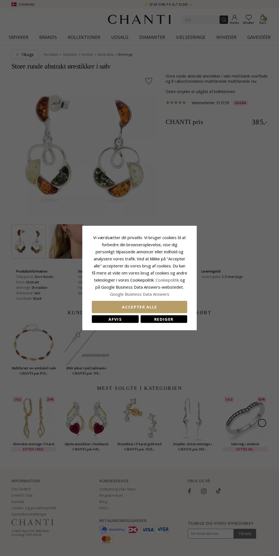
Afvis (115, 319)
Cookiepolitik (167, 280)
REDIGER (163, 319)
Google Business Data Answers (139, 294)
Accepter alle (139, 307)
